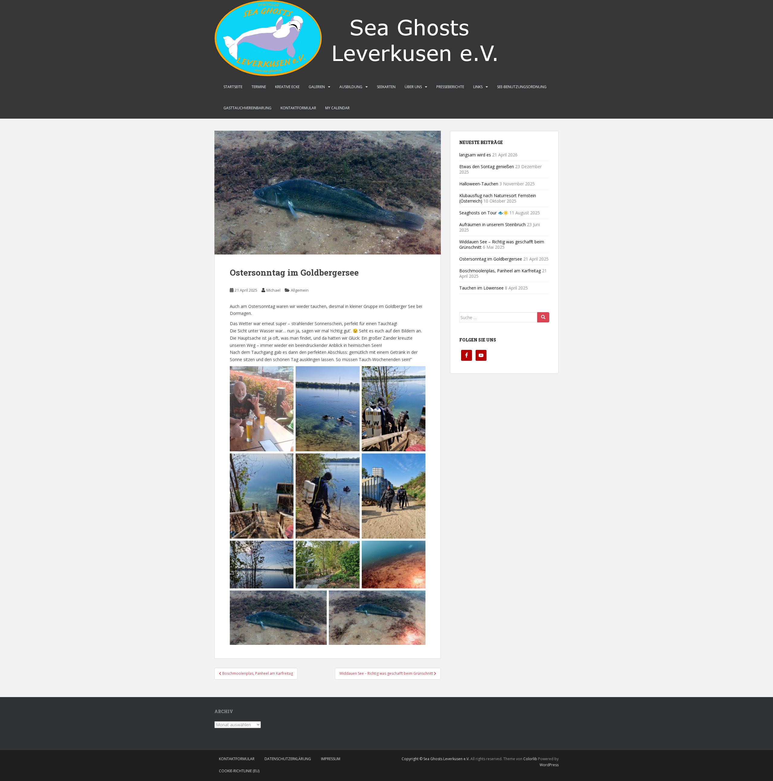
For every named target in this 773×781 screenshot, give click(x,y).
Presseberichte (450, 86)
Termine (259, 86)
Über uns (413, 86)
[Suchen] (543, 317)
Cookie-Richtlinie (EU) (239, 770)
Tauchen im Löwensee (481, 288)
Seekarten (386, 86)
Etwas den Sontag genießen (486, 166)
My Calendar (337, 107)
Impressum (330, 758)
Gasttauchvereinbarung (247, 107)
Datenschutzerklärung (288, 758)
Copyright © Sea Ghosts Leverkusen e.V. (436, 758)
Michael (273, 290)
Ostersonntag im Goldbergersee (490, 259)
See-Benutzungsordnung (522, 86)
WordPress (549, 764)
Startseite (232, 86)
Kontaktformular (298, 107)
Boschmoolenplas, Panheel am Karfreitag (500, 271)
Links (478, 86)
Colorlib (530, 758)
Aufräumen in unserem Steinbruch (492, 224)
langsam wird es (475, 155)
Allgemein (300, 290)
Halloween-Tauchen (478, 184)
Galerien (317, 86)
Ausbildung (350, 86)
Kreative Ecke (287, 86)
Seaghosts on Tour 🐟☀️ (483, 213)
